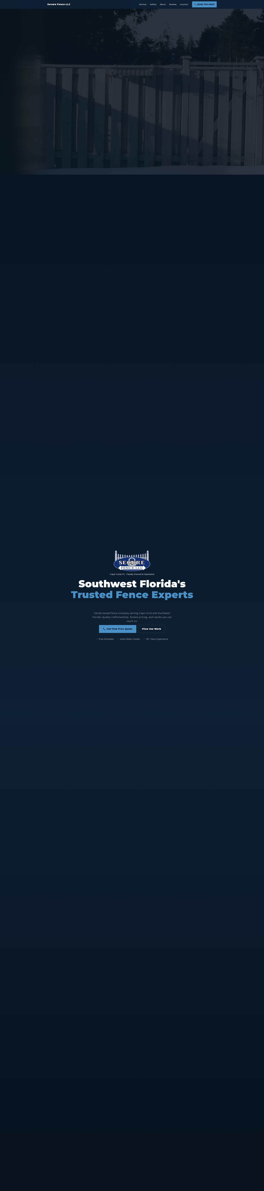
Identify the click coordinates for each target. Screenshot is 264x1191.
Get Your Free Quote (119, 629)
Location (184, 4)
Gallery (153, 4)
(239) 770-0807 (206, 4)
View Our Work (151, 629)
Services (143, 4)
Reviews (173, 4)
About (163, 4)
